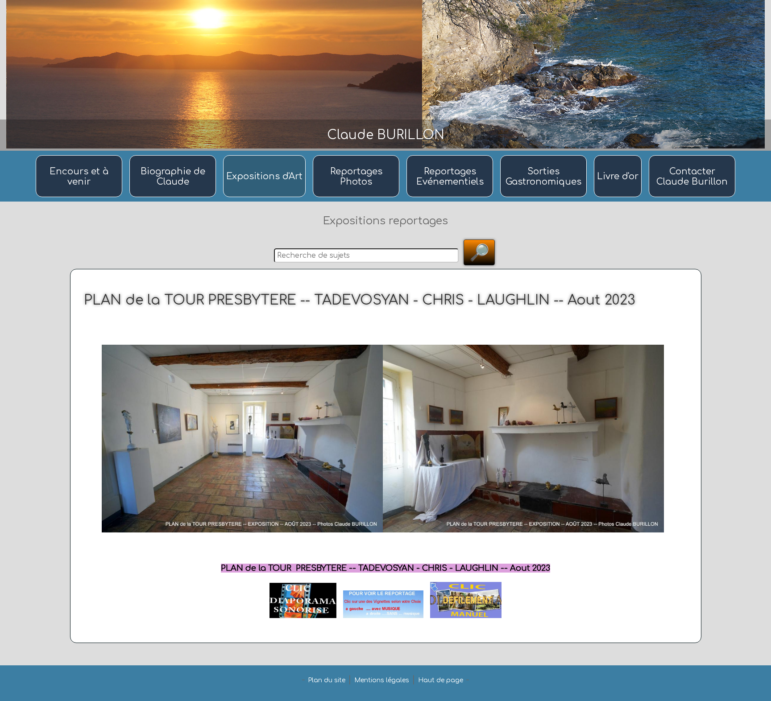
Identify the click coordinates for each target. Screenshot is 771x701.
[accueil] (80, 156)
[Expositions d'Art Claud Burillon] (266, 156)
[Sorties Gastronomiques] (545, 156)
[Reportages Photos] (357, 156)
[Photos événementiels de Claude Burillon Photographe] (451, 156)
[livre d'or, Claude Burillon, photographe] (619, 156)
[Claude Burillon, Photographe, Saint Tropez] (174, 156)
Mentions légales (381, 680)
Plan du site (326, 680)
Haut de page (440, 680)
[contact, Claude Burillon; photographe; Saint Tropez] (692, 156)
